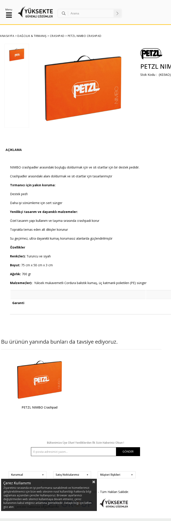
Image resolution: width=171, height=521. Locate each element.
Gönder (128, 451)
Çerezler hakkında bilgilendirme (37, 507)
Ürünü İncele (59, 387)
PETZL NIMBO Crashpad (39, 407)
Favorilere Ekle (39, 387)
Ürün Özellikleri (13, 150)
